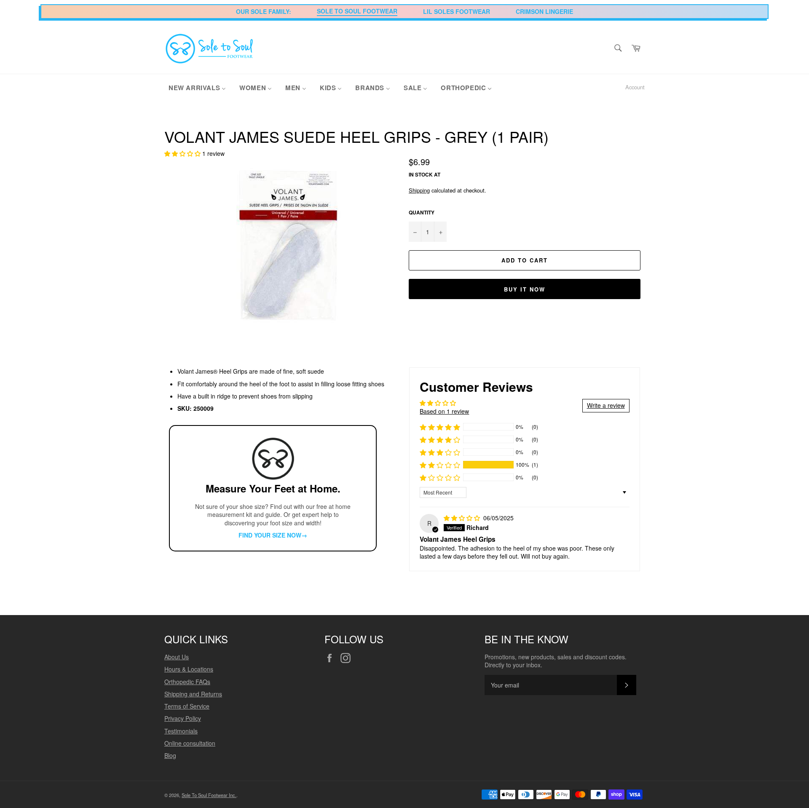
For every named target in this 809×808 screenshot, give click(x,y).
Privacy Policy (182, 718)
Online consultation (189, 743)
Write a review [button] (606, 405)
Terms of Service (186, 706)
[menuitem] (197, 87)
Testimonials (181, 731)
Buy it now (524, 289)
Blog (170, 755)
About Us (176, 657)
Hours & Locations (188, 669)
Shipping (419, 190)
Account (635, 87)
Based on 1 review (444, 411)
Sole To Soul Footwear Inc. (209, 795)
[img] (463, 518)
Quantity (421, 212)
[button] (183, 153)
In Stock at (424, 174)
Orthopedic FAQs (187, 681)
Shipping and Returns (193, 694)
